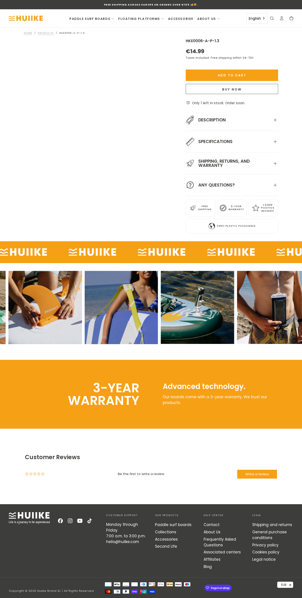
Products (46, 33)
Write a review (257, 474)
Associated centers (222, 552)
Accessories (166, 539)
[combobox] (257, 18)
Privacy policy (265, 545)
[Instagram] (70, 521)
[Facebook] (60, 521)
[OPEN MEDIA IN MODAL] (162, 177)
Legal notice (264, 559)
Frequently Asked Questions (220, 542)
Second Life (166, 546)
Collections (165, 532)
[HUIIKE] (29, 518)
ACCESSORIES (180, 19)
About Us (212, 532)
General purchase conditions (269, 534)
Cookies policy (265, 552)
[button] (272, 18)
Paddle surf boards (173, 524)
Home (28, 33)
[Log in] (281, 18)
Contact (212, 524)
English (255, 18)
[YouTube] (80, 521)
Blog (208, 566)
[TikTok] (89, 521)
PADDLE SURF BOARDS (89, 19)
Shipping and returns (272, 524)
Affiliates (212, 559)
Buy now (232, 89)
